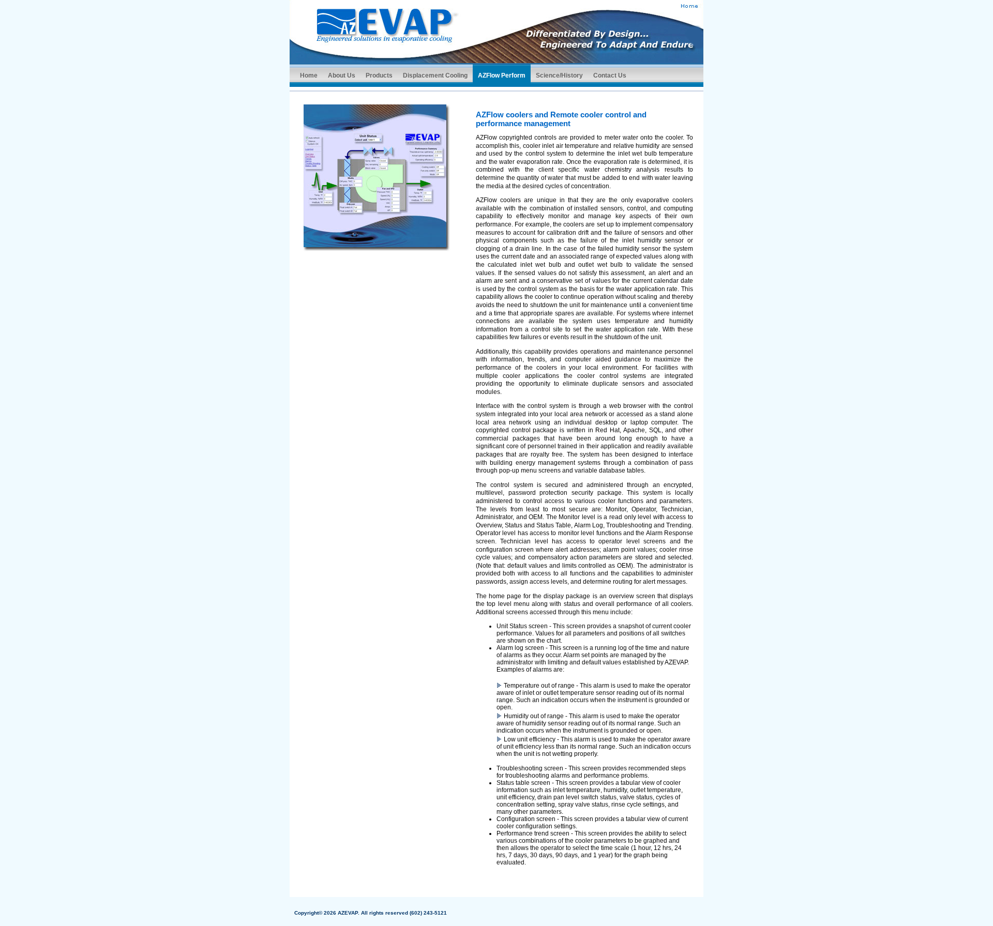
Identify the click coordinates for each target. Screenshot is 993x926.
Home (309, 75)
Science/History (559, 75)
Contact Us (609, 75)
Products (379, 75)
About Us (341, 75)
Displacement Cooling (435, 75)
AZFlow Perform (501, 75)
